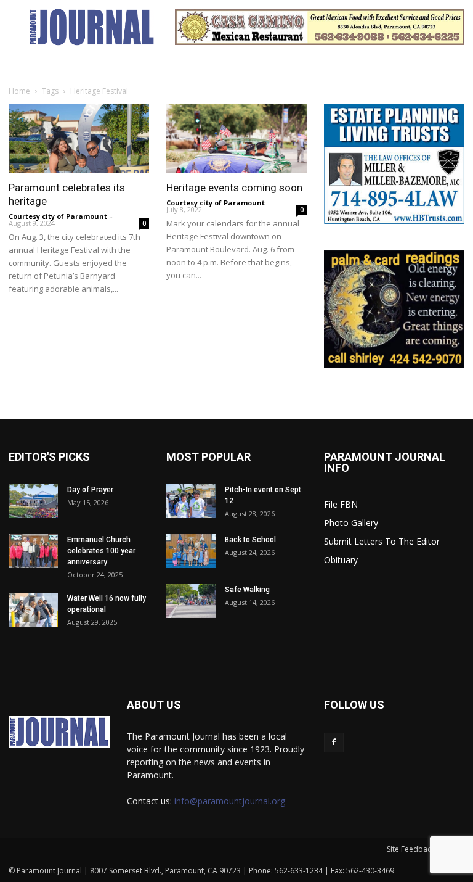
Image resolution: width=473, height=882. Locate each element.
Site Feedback (411, 849)
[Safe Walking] (191, 601)
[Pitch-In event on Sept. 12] (191, 501)
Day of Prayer (90, 489)
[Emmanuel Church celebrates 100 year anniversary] (33, 551)
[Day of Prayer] (33, 501)
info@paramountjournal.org (229, 801)
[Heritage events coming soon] (236, 138)
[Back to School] (191, 551)
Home (19, 91)
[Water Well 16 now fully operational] (33, 610)
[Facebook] (334, 742)
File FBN (341, 504)
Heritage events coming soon (234, 187)
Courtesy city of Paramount (58, 216)
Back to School (250, 539)
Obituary (341, 560)
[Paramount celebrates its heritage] (79, 138)
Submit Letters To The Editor (382, 541)
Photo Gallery (351, 523)
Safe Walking (247, 589)
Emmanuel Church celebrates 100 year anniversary (101, 550)
